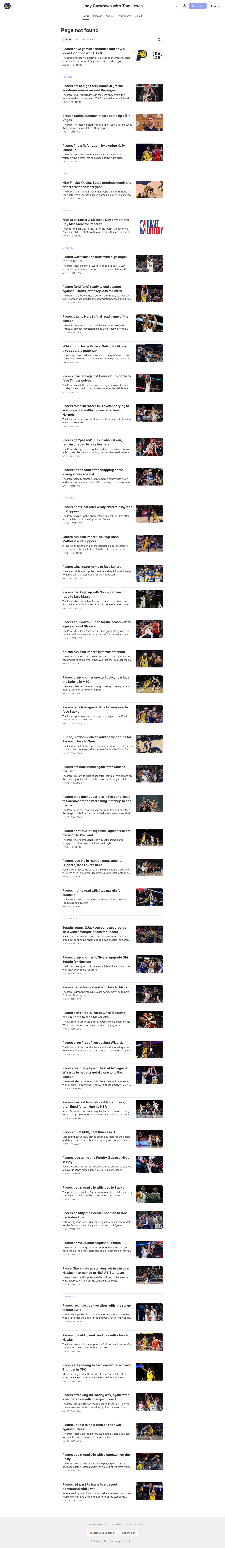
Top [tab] (76, 39)
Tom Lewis (76, 65)
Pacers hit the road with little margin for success (92, 893)
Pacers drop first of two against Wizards (93, 1043)
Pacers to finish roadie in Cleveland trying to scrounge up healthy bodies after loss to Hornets (95, 410)
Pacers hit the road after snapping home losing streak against (92, 472)
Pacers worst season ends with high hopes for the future (94, 259)
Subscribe (198, 6)
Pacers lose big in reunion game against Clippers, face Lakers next (92, 863)
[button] (86, 16)
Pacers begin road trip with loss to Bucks (93, 1187)
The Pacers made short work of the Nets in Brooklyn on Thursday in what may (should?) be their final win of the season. (94, 327)
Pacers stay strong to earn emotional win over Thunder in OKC (97, 1367)
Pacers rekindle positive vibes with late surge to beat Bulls (96, 1308)
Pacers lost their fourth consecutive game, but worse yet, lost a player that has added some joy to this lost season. (97, 1168)
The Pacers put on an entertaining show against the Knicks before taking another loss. (95, 717)
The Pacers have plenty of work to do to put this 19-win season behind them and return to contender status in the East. (95, 267)
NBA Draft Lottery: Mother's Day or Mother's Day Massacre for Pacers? (95, 222)
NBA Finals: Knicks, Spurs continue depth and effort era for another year (97, 185)
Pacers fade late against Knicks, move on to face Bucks (95, 709)
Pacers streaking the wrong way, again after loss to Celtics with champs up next (95, 1397)
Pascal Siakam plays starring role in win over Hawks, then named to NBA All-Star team (96, 1271)
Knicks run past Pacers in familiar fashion (93, 652)
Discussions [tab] (88, 39)
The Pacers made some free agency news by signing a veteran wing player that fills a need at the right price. (93, 156)
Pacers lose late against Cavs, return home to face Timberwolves (96, 378)
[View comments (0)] (86, 106)
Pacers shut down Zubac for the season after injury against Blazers (96, 624)
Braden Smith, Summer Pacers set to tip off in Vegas (96, 118)
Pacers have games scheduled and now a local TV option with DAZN (93, 51)
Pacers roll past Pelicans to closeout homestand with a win (89, 1487)
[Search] (177, 6)
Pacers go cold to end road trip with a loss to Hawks (95, 1337)
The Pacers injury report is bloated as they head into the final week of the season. (96, 420)
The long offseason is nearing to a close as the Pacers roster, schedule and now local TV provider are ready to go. (96, 59)
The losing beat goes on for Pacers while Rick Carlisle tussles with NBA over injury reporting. (96, 968)
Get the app (128, 1532)
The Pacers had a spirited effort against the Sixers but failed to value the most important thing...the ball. (96, 1435)
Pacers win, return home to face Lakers (91, 567)
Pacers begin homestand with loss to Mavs (94, 987)
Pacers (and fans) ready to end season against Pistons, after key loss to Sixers (92, 289)
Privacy (109, 1524)
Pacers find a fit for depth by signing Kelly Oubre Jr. (93, 148)
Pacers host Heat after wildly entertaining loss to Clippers (97, 509)
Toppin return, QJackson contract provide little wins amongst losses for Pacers (94, 930)
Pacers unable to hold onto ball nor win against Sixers (91, 1427)
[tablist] (79, 39)
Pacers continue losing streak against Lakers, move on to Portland (96, 833)
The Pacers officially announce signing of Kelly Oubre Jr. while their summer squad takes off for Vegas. (97, 126)
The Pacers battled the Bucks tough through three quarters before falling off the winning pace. (95, 688)
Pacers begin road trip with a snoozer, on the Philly (96, 1457)
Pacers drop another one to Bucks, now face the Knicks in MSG (95, 680)
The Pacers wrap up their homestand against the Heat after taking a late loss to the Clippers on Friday (95, 517)
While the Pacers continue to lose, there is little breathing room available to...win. (94, 901)
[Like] (64, 69)
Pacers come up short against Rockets (91, 1243)
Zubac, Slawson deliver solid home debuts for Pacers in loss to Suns (96, 739)
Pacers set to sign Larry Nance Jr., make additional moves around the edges (92, 88)
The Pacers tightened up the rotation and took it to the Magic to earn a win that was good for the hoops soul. (96, 573)
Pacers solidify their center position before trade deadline (94, 1215)
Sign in (215, 6)
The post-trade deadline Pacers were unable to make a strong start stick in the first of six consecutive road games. (97, 1193)
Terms (118, 1524)
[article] (112, 59)
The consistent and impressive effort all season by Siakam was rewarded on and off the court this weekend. (95, 1279)
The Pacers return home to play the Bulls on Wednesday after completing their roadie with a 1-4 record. (97, 1345)
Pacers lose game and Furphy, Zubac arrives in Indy (95, 1160)
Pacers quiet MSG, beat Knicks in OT (89, 1132)
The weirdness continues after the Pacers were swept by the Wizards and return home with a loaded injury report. (96, 1023)
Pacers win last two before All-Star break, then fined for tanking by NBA (93, 1104)
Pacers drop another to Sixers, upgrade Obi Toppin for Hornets (95, 960)
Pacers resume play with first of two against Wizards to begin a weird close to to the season (95, 1072)
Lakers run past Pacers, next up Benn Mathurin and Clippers (90, 539)
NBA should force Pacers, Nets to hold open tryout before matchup (95, 348)
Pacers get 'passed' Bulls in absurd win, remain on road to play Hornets (92, 442)
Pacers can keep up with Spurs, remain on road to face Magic (94, 594)
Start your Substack (104, 1532)
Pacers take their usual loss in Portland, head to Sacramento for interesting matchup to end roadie (96, 801)
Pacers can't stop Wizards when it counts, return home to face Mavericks (94, 1015)
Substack (96, 1541)
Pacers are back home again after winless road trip (93, 769)
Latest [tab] (67, 39)
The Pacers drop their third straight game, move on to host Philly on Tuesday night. (95, 993)
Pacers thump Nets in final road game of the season (95, 319)
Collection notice (133, 1524)
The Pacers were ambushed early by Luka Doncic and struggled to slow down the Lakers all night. (92, 841)
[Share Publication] (184, 6)
